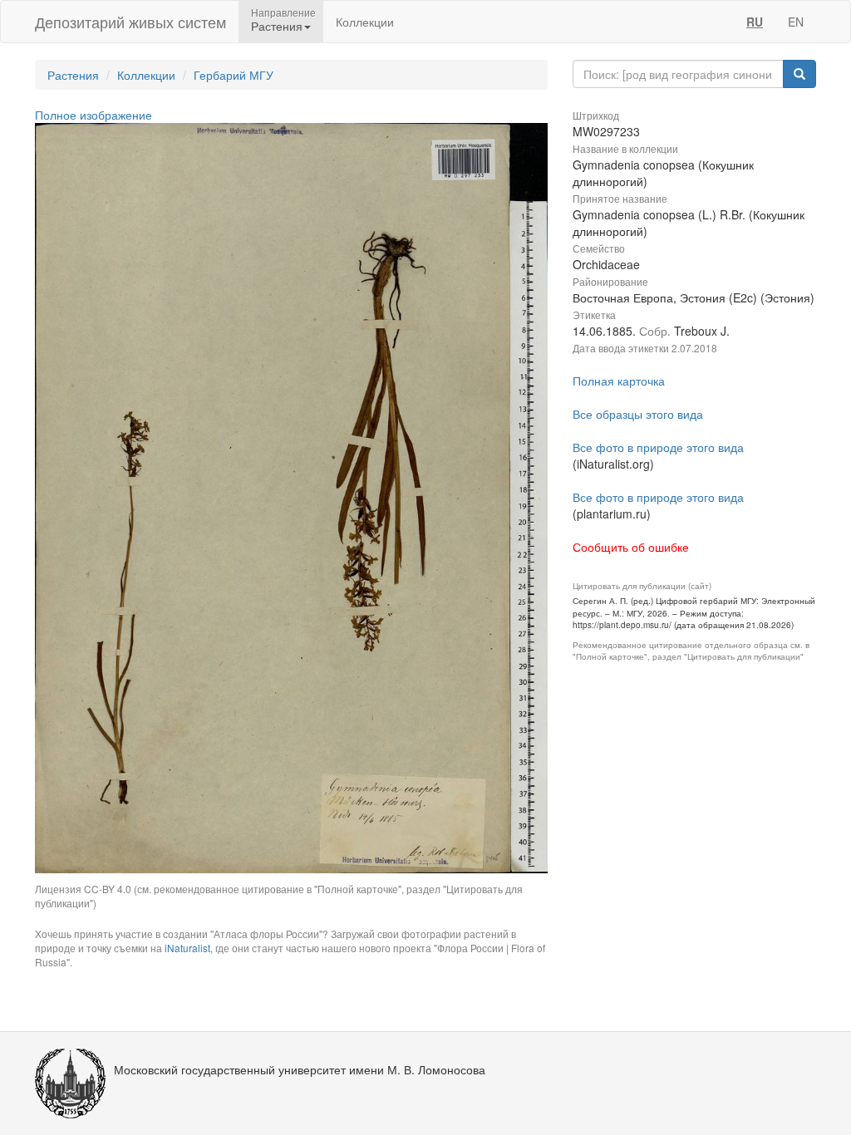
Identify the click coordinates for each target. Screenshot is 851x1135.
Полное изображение (93, 114)
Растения (73, 74)
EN (796, 21)
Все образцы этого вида (638, 413)
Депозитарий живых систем (130, 21)
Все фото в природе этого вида (658, 447)
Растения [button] (277, 25)
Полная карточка (619, 380)
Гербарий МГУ (233, 74)
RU (754, 21)
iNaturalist (187, 948)
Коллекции (365, 21)
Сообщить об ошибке (631, 546)
